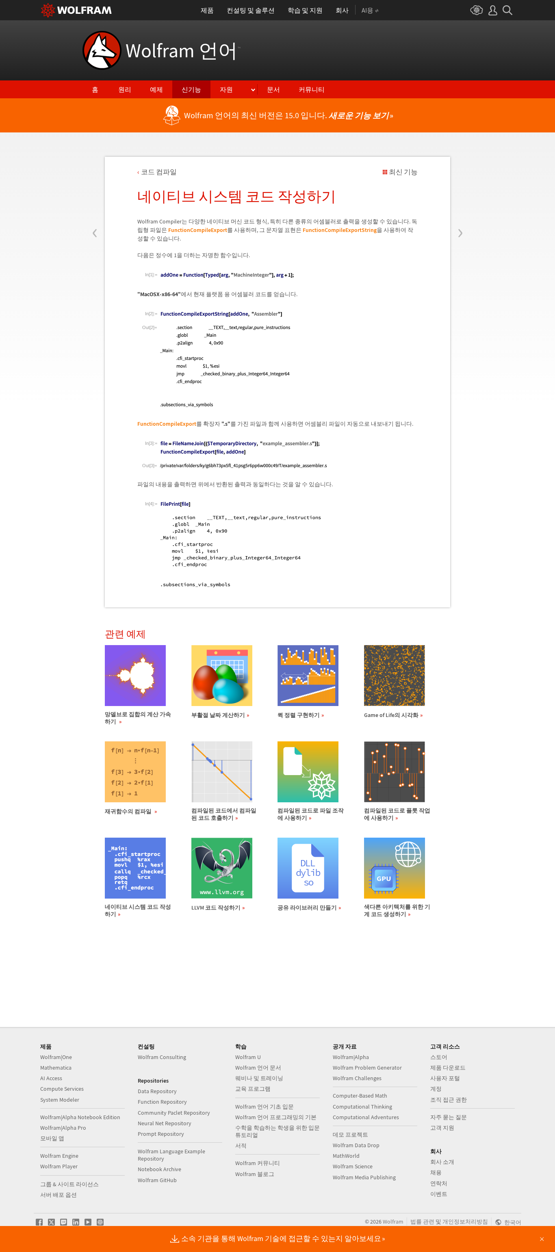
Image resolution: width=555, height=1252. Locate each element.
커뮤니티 (312, 89)
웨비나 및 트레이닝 (259, 1078)
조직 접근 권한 (448, 1099)
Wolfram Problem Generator (367, 1067)
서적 (241, 1145)
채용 (436, 1172)
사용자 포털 (445, 1078)
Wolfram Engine (59, 1155)
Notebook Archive (159, 1169)
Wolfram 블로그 (254, 1174)
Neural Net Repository (164, 1123)
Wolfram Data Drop (356, 1145)
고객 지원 (442, 1127)
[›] (460, 184)
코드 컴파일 (159, 171)
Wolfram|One (56, 1057)
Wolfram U (248, 1057)
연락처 (438, 1183)
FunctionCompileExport (197, 230)
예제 (156, 89)
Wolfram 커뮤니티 (257, 1163)
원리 (124, 89)
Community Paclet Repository (174, 1112)
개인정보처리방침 (465, 1221)
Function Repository (162, 1101)
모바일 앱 (52, 1138)
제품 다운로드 (448, 1067)
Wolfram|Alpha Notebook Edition (80, 1117)
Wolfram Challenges (357, 1078)
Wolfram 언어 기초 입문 (264, 1106)
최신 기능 (403, 171)
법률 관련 (422, 1221)
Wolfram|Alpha (351, 1057)
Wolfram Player (59, 1166)
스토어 (438, 1057)
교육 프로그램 (253, 1088)
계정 (436, 1088)
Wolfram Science (353, 1166)
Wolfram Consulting (162, 1057)
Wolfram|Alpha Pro (63, 1127)
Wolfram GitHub (157, 1180)
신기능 (191, 89)
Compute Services (62, 1088)
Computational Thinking (362, 1106)
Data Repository (157, 1091)
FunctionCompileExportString (340, 230)
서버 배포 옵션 (58, 1194)
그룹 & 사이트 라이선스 (69, 1184)
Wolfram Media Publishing (364, 1177)
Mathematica (56, 1067)
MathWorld (346, 1155)
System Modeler (59, 1099)
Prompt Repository (161, 1133)
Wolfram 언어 (183, 50)
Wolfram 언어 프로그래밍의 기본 (276, 1117)
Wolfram (393, 1221)
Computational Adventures (366, 1117)
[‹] (94, 184)
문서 (273, 89)
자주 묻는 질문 (448, 1117)
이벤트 (438, 1194)
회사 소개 (442, 1161)
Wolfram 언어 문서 (258, 1067)
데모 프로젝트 (350, 1134)
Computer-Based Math (360, 1095)
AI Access (51, 1078)
